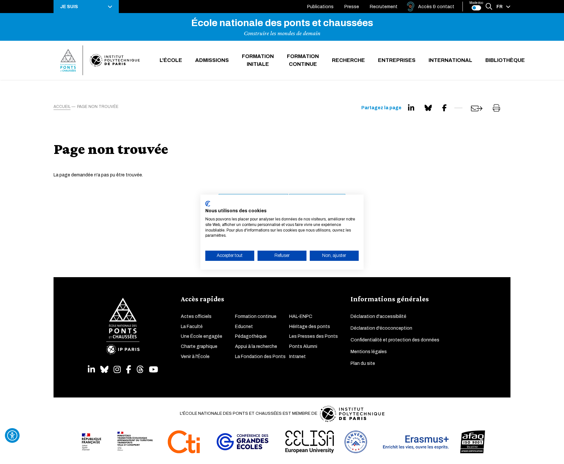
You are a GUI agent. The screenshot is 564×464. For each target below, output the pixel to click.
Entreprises (396, 60)
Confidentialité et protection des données (395, 339)
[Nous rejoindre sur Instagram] (117, 369)
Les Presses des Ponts (313, 336)
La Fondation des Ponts (260, 356)
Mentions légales (369, 351)
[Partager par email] (476, 108)
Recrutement (384, 6)
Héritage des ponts (309, 326)
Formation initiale (258, 60)
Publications (320, 6)
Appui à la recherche (256, 346)
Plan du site (363, 363)
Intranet (297, 356)
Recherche (348, 60)
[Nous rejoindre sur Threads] (140, 369)
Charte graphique (199, 346)
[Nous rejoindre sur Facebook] (128, 369)
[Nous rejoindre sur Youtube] (153, 369)
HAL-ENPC (300, 316)
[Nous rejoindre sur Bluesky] (104, 369)
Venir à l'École (195, 356)
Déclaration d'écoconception (381, 328)
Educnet (244, 326)
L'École (171, 60)
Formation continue (303, 60)
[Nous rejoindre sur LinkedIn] (91, 369)
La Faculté (192, 326)
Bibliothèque (505, 60)
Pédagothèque (251, 336)
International (450, 60)
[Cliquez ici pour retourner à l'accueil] (100, 60)
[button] (86, 6)
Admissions (212, 60)
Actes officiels (196, 316)
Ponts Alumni (303, 346)
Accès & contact (436, 6)
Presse (351, 6)
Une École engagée (201, 336)
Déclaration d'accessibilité (378, 316)
